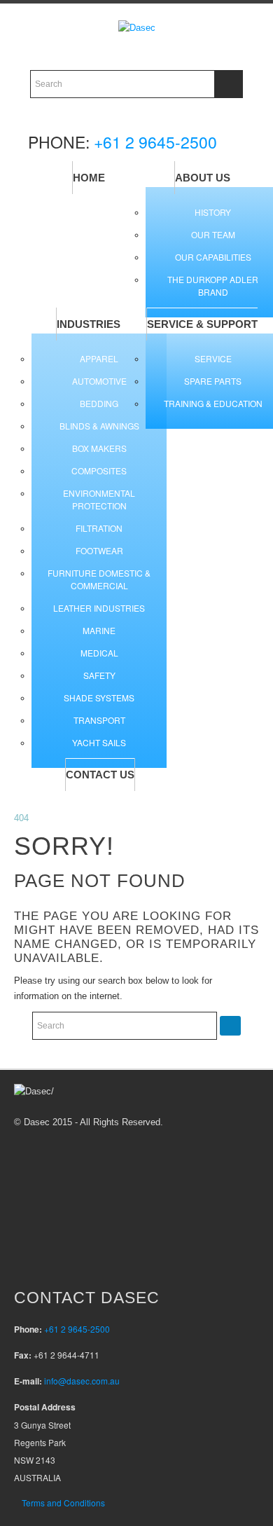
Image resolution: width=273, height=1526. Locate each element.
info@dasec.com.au (82, 1381)
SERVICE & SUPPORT (202, 324)
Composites (99, 470)
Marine (99, 630)
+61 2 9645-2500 (155, 141)
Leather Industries (99, 608)
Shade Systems (99, 697)
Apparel (99, 358)
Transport (99, 720)
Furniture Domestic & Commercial (99, 579)
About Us (202, 178)
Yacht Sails (99, 742)
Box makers (99, 448)
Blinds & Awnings (99, 426)
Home (89, 178)
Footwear (99, 550)
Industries (88, 324)
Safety (99, 675)
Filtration (99, 528)
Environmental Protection (99, 499)
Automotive (99, 381)
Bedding (99, 403)
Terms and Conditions (63, 1502)
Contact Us (100, 775)
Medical (99, 653)
